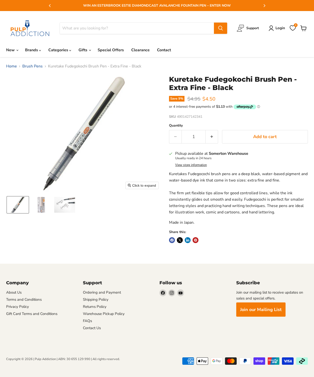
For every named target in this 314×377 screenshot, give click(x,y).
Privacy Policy (17, 306)
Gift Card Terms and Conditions (31, 313)
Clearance (140, 50)
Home (11, 66)
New (11, 50)
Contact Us (92, 327)
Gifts (83, 50)
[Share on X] (180, 240)
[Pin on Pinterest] (195, 240)
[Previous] (50, 5)
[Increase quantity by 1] (212, 136)
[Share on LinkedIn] (188, 240)
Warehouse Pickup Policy (104, 313)
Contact (164, 50)
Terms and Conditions (24, 299)
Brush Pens (32, 66)
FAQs (87, 320)
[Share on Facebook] (172, 240)
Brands (32, 50)
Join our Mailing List (261, 309)
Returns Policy (94, 306)
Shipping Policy (95, 299)
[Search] (220, 28)
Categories (58, 50)
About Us (14, 292)
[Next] (264, 5)
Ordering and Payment (102, 292)
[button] (18, 204)
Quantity (176, 126)
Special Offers (111, 50)
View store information (191, 165)
